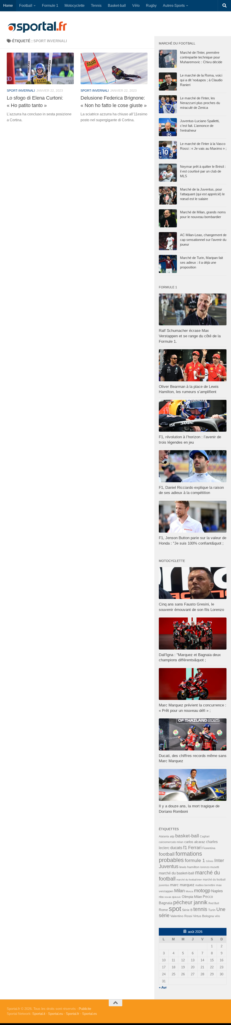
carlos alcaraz (194, 842)
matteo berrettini (205, 885)
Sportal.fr (72, 1014)
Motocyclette (75, 5)
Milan (179, 890)
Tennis (96, 5)
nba (161, 897)
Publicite (85, 1009)
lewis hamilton (189, 867)
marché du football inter (189, 879)
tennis (200, 909)
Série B (187, 910)
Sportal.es (89, 1014)
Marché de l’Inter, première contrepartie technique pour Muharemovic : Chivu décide (201, 57)
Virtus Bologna (203, 916)
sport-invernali (21, 90)
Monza (189, 891)
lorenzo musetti (209, 867)
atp (172, 836)
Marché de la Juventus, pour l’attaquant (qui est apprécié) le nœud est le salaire (202, 194)
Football (25, 5)
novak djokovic (172, 897)
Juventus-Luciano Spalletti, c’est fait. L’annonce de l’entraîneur (199, 125)
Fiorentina (208, 848)
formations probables (180, 856)
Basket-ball (117, 5)
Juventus (168, 866)
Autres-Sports (174, 5)
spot (175, 908)
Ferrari (194, 847)
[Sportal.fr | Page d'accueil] (37, 27)
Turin (211, 910)
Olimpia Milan (192, 897)
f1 (185, 847)
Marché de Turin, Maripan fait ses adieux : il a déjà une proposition (201, 262)
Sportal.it (38, 1014)
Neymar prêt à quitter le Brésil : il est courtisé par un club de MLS (203, 171)
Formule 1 (50, 5)
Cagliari (205, 836)
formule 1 (195, 860)
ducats (176, 848)
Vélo (136, 5)
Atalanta (164, 836)
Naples (217, 891)
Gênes (209, 861)
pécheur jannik (190, 902)
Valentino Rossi (181, 916)
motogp (202, 890)
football (167, 854)
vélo (217, 916)
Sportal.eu (55, 1014)
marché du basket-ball (176, 873)
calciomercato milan (171, 842)
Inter (219, 860)
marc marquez (182, 885)
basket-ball (187, 835)
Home (8, 5)
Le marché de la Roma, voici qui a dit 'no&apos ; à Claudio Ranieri (201, 80)
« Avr (163, 987)
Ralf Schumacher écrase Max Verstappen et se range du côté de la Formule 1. (190, 335)
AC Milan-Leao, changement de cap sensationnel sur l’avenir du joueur (203, 239)
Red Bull (213, 903)
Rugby (151, 5)
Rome (163, 910)
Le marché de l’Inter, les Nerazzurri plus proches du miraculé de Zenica (200, 102)
